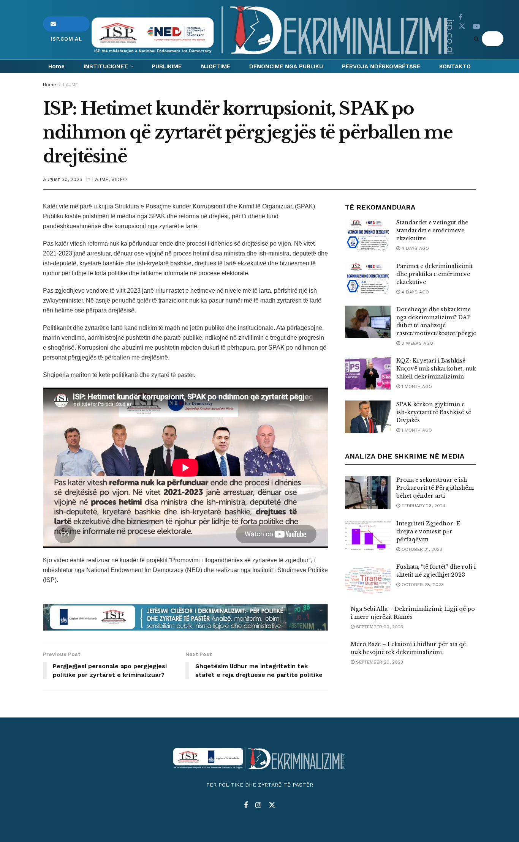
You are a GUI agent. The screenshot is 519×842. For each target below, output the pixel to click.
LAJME (70, 84)
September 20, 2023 (378, 626)
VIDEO (119, 179)
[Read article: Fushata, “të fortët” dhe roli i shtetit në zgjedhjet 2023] (368, 579)
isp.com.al (66, 24)
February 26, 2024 (422, 505)
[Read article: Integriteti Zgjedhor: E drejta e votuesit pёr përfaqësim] (368, 536)
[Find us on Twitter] (462, 26)
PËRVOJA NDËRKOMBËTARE (381, 66)
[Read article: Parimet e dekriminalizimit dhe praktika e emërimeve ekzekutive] (368, 278)
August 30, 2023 (62, 179)
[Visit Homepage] (274, 30)
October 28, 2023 (422, 584)
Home (56, 66)
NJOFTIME (215, 66)
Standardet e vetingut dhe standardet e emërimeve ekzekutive (432, 230)
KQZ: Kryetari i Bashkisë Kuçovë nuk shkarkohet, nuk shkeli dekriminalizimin (436, 368)
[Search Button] (478, 38)
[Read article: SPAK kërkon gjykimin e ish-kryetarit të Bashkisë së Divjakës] (368, 417)
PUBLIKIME (167, 66)
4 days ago (414, 248)
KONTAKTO (455, 66)
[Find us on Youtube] (476, 26)
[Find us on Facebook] (460, 17)
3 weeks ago (416, 343)
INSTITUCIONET (106, 66)
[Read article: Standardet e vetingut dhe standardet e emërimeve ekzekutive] (368, 235)
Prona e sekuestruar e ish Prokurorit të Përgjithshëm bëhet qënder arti (435, 487)
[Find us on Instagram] (258, 805)
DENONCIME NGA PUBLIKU (286, 66)
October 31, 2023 (421, 549)
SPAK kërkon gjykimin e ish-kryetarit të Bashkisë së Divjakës (433, 412)
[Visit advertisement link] (185, 617)
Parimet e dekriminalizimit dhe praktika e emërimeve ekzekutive (434, 274)
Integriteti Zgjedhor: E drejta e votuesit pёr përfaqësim (428, 531)
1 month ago (416, 386)
